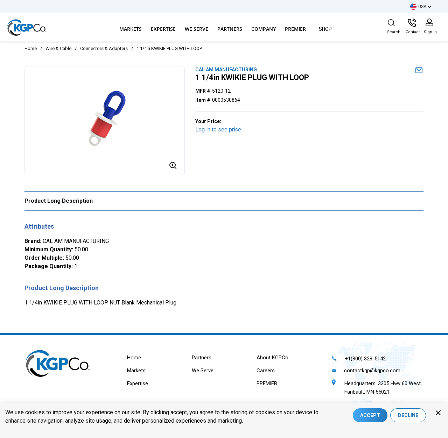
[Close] (438, 413)
